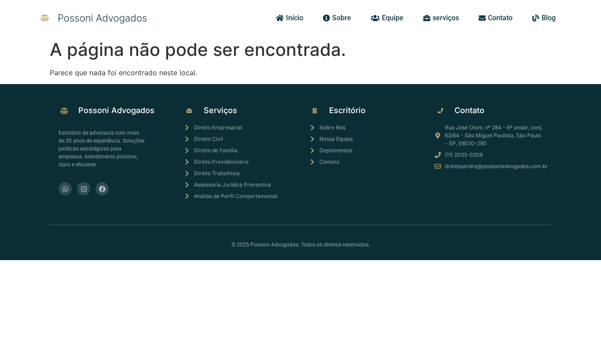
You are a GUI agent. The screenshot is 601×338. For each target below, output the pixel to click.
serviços (445, 18)
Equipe (392, 18)
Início (294, 18)
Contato (500, 18)
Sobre (341, 18)
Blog (549, 18)
